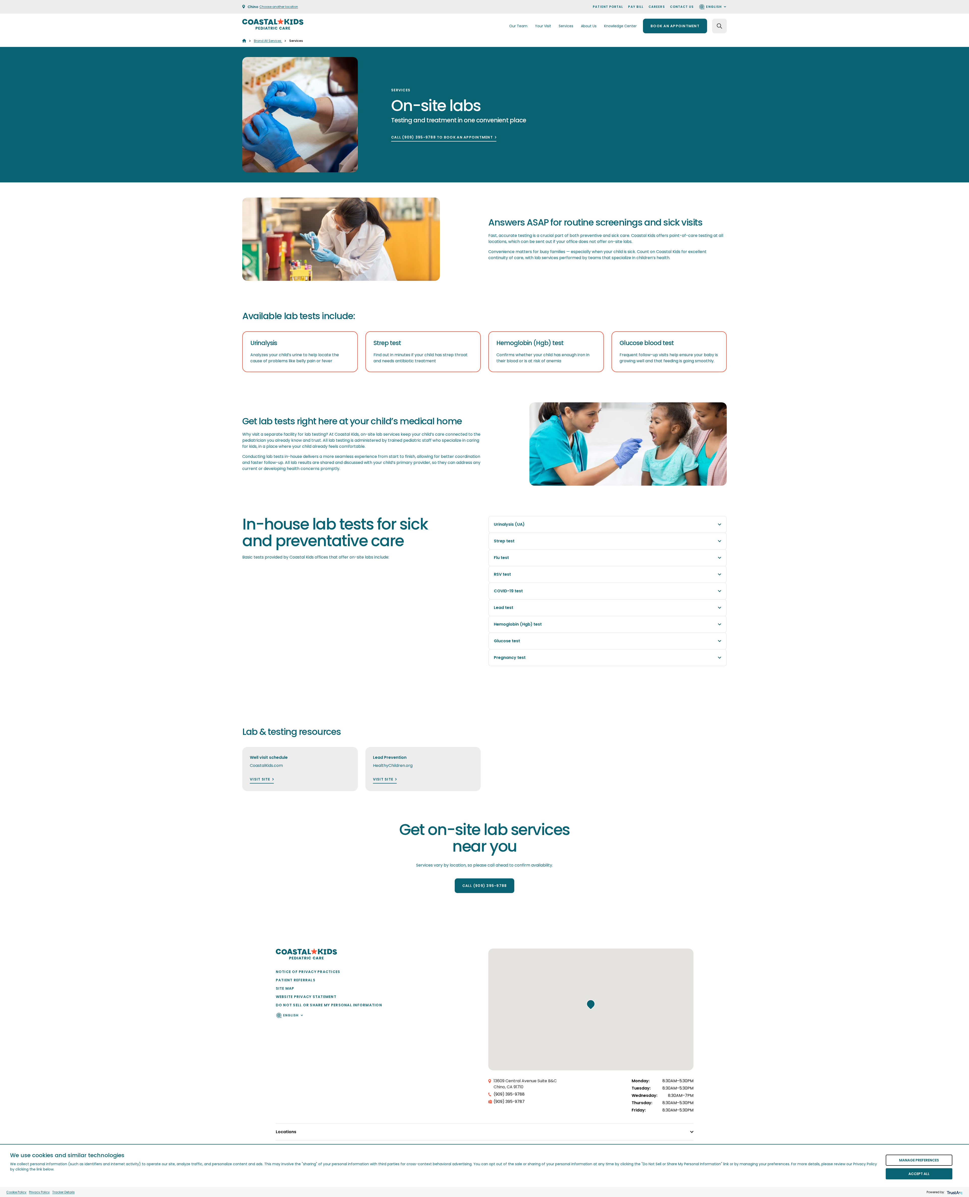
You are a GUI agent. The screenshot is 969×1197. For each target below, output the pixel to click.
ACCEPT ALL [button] (919, 1173)
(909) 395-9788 (509, 1094)
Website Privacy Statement (306, 996)
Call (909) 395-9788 (484, 885)
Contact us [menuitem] (682, 7)
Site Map (285, 988)
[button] (590, 1004)
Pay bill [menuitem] (635, 7)
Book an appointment (675, 26)
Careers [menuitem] (657, 7)
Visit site (260, 779)
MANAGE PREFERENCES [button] (919, 1160)
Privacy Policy (39, 1192)
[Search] (719, 26)
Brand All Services (268, 41)
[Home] (244, 41)
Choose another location (278, 7)
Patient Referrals (295, 980)
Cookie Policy (16, 1192)
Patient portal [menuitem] (608, 7)
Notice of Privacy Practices (308, 971)
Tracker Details (63, 1192)
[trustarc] (954, 1192)
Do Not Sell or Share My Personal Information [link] (329, 1005)
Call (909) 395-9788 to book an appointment (442, 137)
